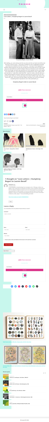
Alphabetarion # (29, 145)
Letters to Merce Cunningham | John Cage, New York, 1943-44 (13, 169)
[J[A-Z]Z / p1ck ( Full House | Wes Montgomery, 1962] (6, 377)
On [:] (5, 145)
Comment (6, 211)
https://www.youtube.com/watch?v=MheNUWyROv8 (18, 196)
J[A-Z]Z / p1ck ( (12, 376)
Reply (11, 201)
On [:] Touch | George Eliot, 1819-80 (11, 148)
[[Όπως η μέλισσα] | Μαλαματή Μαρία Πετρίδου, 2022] (6, 396)
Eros (8, 145)
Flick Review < (12, 389)
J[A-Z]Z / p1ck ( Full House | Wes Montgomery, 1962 (19, 377)
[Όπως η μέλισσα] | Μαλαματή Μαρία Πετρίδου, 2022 (20, 397)
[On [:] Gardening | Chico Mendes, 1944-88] (6, 383)
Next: (35, 125)
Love (5, 14)
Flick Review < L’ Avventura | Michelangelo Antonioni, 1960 (21, 390)
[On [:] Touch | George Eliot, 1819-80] (13, 140)
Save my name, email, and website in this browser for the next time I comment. (20, 239)
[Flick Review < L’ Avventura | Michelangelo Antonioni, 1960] (6, 390)
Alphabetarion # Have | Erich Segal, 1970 (34, 148)
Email (26, 227)
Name (5, 227)
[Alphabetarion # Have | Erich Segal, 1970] (35, 140)
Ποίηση (11, 395)
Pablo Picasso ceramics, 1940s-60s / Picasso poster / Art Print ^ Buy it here (17, 341)
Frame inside (12, 402)
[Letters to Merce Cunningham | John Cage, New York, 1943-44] (13, 161)
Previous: (13, 125)
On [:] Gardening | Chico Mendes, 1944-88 (17, 384)
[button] (4, 9)
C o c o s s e (24, 4)
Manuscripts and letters (11, 14)
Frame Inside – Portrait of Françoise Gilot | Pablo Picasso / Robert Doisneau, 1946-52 (26, 403)
